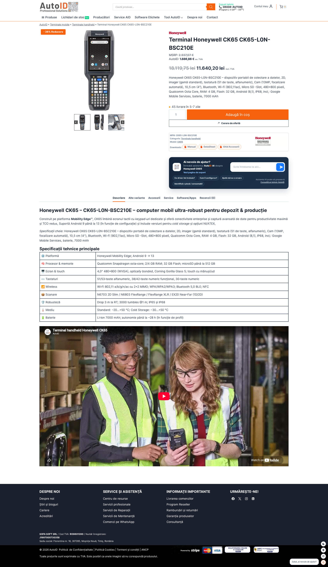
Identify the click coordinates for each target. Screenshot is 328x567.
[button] (82, 122)
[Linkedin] (253, 499)
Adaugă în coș (238, 114)
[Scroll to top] (5, 558)
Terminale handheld (83, 24)
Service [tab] (168, 197)
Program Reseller (178, 504)
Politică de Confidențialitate (76, 549)
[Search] (211, 6)
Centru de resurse (115, 498)
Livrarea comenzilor (180, 498)
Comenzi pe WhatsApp (118, 522)
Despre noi (194, 17)
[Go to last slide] (76, 122)
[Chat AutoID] (323, 562)
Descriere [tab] (119, 197)
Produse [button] (51, 17)
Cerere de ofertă (230, 123)
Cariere (44, 510)
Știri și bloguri (48, 504)
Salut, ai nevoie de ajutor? (304, 561)
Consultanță (175, 522)
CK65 (180, 142)
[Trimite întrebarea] (280, 167)
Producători (101, 17)
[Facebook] (233, 499)
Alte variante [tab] (136, 197)
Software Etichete (147, 17)
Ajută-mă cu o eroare (232, 178)
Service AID (122, 17)
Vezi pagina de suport (194, 172)
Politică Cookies (105, 549)
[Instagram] (246, 499)
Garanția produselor (180, 516)
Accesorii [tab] (154, 197)
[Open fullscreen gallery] (155, 110)
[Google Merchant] (323, 556)
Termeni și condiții (128, 549)
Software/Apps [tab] (186, 197)
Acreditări (46, 516)
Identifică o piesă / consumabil (188, 184)
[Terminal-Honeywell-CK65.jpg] (99, 70)
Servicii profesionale (117, 504)
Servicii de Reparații (116, 510)
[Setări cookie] (323, 543)
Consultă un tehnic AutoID (272, 182)
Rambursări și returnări (182, 510)
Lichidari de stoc (74, 17)
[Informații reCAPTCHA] (323, 550)
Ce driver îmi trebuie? (184, 178)
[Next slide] (122, 122)
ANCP (145, 549)
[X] (240, 499)
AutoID (43, 24)
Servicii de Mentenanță (119, 516)
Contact (212, 17)
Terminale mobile (59, 24)
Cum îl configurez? (208, 178)
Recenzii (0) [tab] (207, 197)
